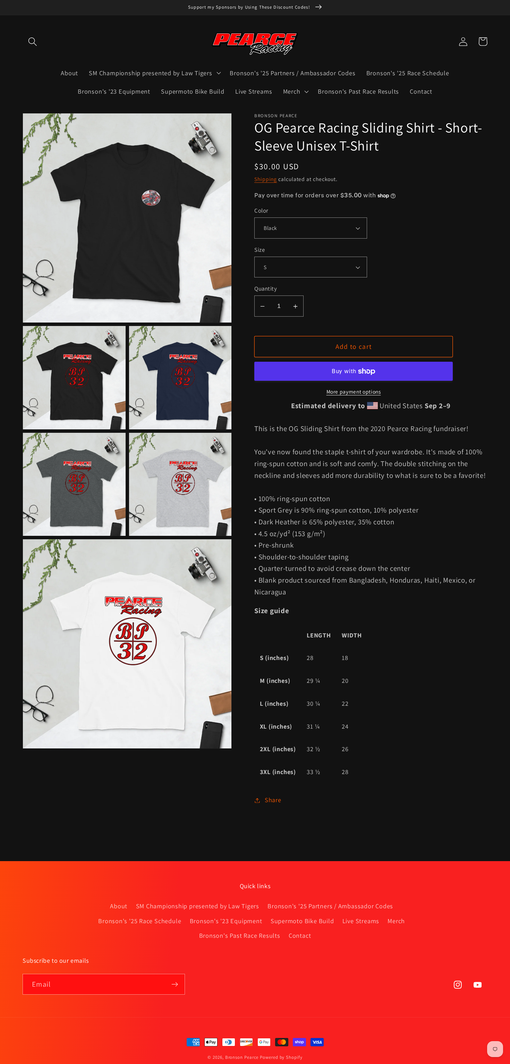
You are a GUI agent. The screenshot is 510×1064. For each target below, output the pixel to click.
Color (261, 211)
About (118, 906)
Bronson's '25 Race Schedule (139, 921)
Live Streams (360, 921)
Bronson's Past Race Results (239, 935)
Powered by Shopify (281, 1057)
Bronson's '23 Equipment (226, 921)
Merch (396, 921)
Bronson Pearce (242, 1057)
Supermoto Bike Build (302, 921)
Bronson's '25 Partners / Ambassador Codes (330, 906)
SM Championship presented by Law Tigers (197, 906)
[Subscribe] (175, 984)
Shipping (265, 178)
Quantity (265, 289)
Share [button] (273, 800)
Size (259, 250)
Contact (300, 935)
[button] (32, 41)
